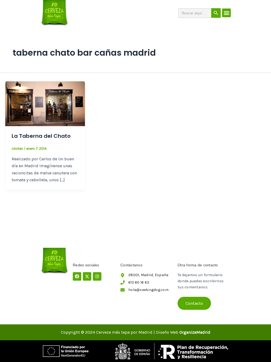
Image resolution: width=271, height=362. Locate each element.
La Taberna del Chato (41, 136)
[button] (226, 12)
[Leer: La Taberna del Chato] (45, 103)
